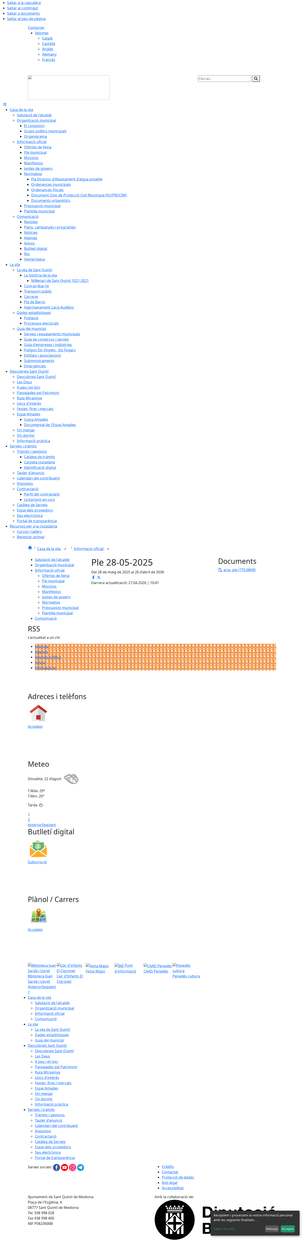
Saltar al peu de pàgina (26, 18)
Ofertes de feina (55, 575)
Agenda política (48, 657)
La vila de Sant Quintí (52, 1029)
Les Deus (42, 1056)
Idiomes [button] (42, 32)
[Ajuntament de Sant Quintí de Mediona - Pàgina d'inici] (68, 87)
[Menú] (5, 104)
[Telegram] (80, 1167)
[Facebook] (57, 1167)
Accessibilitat (173, 1187)
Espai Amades (46, 1088)
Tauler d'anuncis (48, 1120)
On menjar (44, 1093)
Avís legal (169, 1182)
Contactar (36, 27)
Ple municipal (53, 581)
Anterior (35, 824)
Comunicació (46, 618)
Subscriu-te (37, 862)
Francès (48, 59)
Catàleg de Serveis (50, 1141)
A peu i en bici (46, 1061)
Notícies (42, 646)
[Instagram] (73, 1167)
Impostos (43, 1131)
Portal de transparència (55, 1157)
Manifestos (51, 591)
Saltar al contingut (22, 8)
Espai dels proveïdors (53, 1147)
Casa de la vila (49, 548)
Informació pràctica (51, 1104)
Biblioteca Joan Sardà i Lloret (40, 979)
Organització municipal (54, 564)
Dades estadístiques (52, 1034)
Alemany (49, 54)
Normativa (51, 602)
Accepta (288, 1229)
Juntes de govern (56, 597)
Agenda (41, 651)
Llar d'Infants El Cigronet (70, 979)
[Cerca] (256, 78)
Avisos (40, 662)
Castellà (48, 43)
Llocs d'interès (47, 1077)
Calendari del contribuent (56, 1125)
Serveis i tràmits (41, 1109)
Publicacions (45, 667)
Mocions (49, 586)
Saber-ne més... (225, 1229)
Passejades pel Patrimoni (56, 1066)
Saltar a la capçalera (24, 2)
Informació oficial (89, 548)
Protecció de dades (178, 1177)
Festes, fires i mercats (53, 1082)
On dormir (44, 1098)
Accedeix (35, 726)
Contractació (46, 1136)
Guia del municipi (49, 1040)
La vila (33, 1024)
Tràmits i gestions (50, 1115)
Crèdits (168, 1166)
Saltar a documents (23, 13)
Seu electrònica (48, 1152)
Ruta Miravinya (47, 1072)
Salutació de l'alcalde (52, 559)
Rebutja (272, 1229)
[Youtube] (65, 1167)
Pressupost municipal (60, 607)
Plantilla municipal (57, 613)
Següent (49, 824)
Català (47, 38)
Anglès (47, 49)
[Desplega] (65, 549)
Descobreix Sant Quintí (47, 1045)
